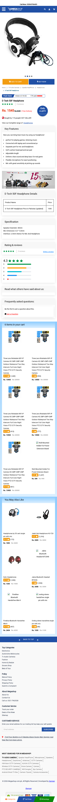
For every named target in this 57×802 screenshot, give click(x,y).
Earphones (17, 760)
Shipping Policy (7, 683)
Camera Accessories (40, 772)
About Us (5, 695)
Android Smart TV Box (10, 772)
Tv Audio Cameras (8, 657)
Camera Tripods (25, 772)
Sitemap (5, 715)
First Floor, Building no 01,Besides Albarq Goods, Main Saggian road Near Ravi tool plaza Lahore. (27, 738)
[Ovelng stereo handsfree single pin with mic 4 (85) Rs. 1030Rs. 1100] (42, 616)
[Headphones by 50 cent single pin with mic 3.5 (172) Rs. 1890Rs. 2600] (14, 529)
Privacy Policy (7, 680)
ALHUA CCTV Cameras (30, 763)
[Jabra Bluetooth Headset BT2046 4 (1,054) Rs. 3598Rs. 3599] (42, 573)
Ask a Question (12, 314)
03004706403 (32, 4)
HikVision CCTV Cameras (11, 763)
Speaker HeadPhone (28, 87)
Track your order (8, 709)
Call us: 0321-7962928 (10, 701)
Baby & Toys (6, 668)
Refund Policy (7, 677)
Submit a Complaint (9, 686)
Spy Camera (37, 769)
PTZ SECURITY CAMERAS (11, 769)
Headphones (41, 87)
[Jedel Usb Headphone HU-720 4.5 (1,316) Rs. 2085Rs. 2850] (42, 529)
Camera (36, 766)
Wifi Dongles (26, 769)
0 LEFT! (43, 111)
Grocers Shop (7, 665)
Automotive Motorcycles (10, 654)
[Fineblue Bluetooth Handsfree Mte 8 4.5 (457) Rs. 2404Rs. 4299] (14, 616)
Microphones (39, 758)
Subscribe (48, 729)
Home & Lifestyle (8, 663)
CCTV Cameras (36, 760)
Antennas (26, 760)
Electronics (6, 651)
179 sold (33, 96)
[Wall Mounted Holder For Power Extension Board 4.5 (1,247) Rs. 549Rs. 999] (42, 465)
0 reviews (20, 104)
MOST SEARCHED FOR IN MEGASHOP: (16, 754)
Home (4, 87)
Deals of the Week (8, 712)
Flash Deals (7, 96)
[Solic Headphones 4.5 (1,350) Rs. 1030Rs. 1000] (14, 573)
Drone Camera (26, 766)
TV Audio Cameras (13, 87)
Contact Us (6, 698)
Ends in (18, 96)
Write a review (48, 252)
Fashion (5, 660)
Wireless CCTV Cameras (10, 766)
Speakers (49, 758)
